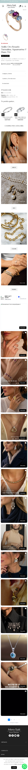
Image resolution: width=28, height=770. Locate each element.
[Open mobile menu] (25, 6)
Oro (17, 97)
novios (11, 95)
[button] (2, 114)
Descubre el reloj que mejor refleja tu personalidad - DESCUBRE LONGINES (14, 1)
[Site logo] (11, 6)
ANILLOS (14, 167)
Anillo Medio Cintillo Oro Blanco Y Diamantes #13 (20, 118)
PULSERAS (14, 289)
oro (14, 95)
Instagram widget (14, 722)
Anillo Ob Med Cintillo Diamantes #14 (8, 118)
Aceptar (14, 767)
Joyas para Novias (11, 97)
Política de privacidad (19, 764)
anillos (7, 95)
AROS (14, 208)
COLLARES (14, 248)
